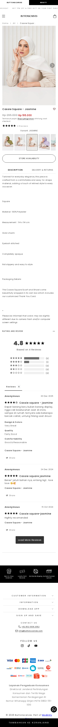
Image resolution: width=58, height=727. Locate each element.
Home (5, 23)
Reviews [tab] (11, 386)
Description (15, 170)
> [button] (30, 540)
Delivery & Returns (42, 170)
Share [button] (12, 458)
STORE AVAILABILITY (29, 158)
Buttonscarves (14, 2)
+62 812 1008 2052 (30, 626)
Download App (29, 609)
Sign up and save (29, 615)
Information (29, 602)
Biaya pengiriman (26, 119)
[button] (3, 16)
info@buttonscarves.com (31, 631)
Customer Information (29, 596)
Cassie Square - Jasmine (18, 450)
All (14, 23)
